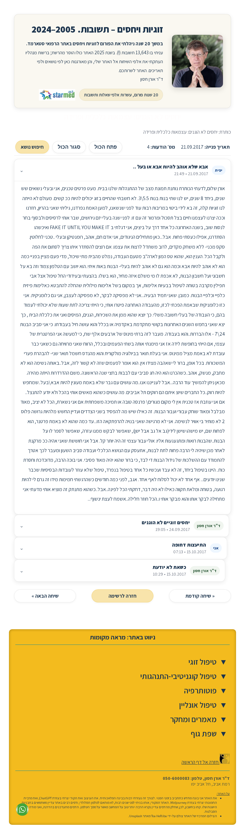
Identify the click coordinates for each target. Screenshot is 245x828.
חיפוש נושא (32, 147)
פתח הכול (105, 147)
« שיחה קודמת (200, 596)
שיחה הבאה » (45, 596)
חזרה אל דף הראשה (200, 762)
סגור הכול (69, 147)
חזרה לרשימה (122, 596)
